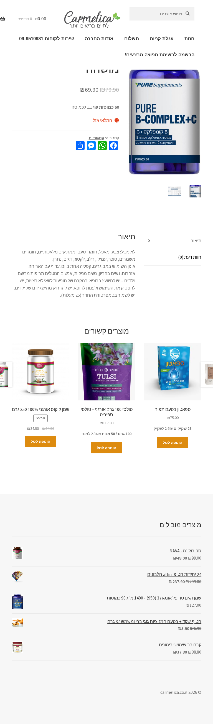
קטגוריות (96, 137)
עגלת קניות (162, 38)
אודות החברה (99, 38)
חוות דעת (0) (189, 257)
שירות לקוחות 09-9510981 (46, 38)
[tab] (172, 241)
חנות (189, 38)
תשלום (131, 38)
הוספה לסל (172, 442)
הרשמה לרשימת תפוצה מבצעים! (159, 54)
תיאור (196, 240)
